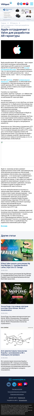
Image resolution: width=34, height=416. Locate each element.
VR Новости (14, 23)
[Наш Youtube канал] (24, 4)
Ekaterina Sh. (21, 398)
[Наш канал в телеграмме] (21, 4)
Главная (3, 23)
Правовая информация (17, 394)
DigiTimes (9, 80)
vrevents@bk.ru (18, 379)
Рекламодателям (17, 389)
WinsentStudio (23, 400)
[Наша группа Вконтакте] (18, 4)
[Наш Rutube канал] (27, 4)
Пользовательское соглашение (17, 392)
